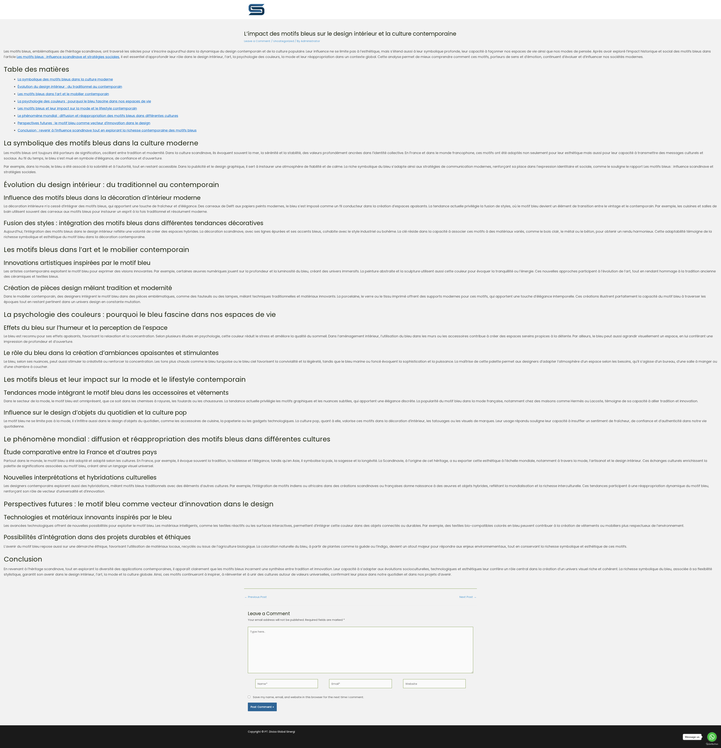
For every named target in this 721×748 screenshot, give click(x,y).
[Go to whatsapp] (712, 737)
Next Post (468, 596)
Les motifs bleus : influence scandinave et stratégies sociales (68, 56)
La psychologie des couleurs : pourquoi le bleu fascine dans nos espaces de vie (84, 101)
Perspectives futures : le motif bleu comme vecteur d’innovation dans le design (84, 123)
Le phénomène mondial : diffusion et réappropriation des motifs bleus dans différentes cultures (98, 115)
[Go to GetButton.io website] (712, 744)
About (369, 9)
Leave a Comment (257, 41)
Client (437, 9)
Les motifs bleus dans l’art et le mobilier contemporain (63, 94)
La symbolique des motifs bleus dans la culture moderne (65, 79)
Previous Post (255, 596)
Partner (415, 9)
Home (348, 9)
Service (391, 9)
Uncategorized (283, 41)
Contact (460, 9)
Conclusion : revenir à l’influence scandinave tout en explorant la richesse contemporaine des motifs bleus (107, 130)
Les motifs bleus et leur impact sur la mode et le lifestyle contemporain (77, 108)
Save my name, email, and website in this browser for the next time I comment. (308, 697)
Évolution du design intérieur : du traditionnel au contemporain (70, 86)
